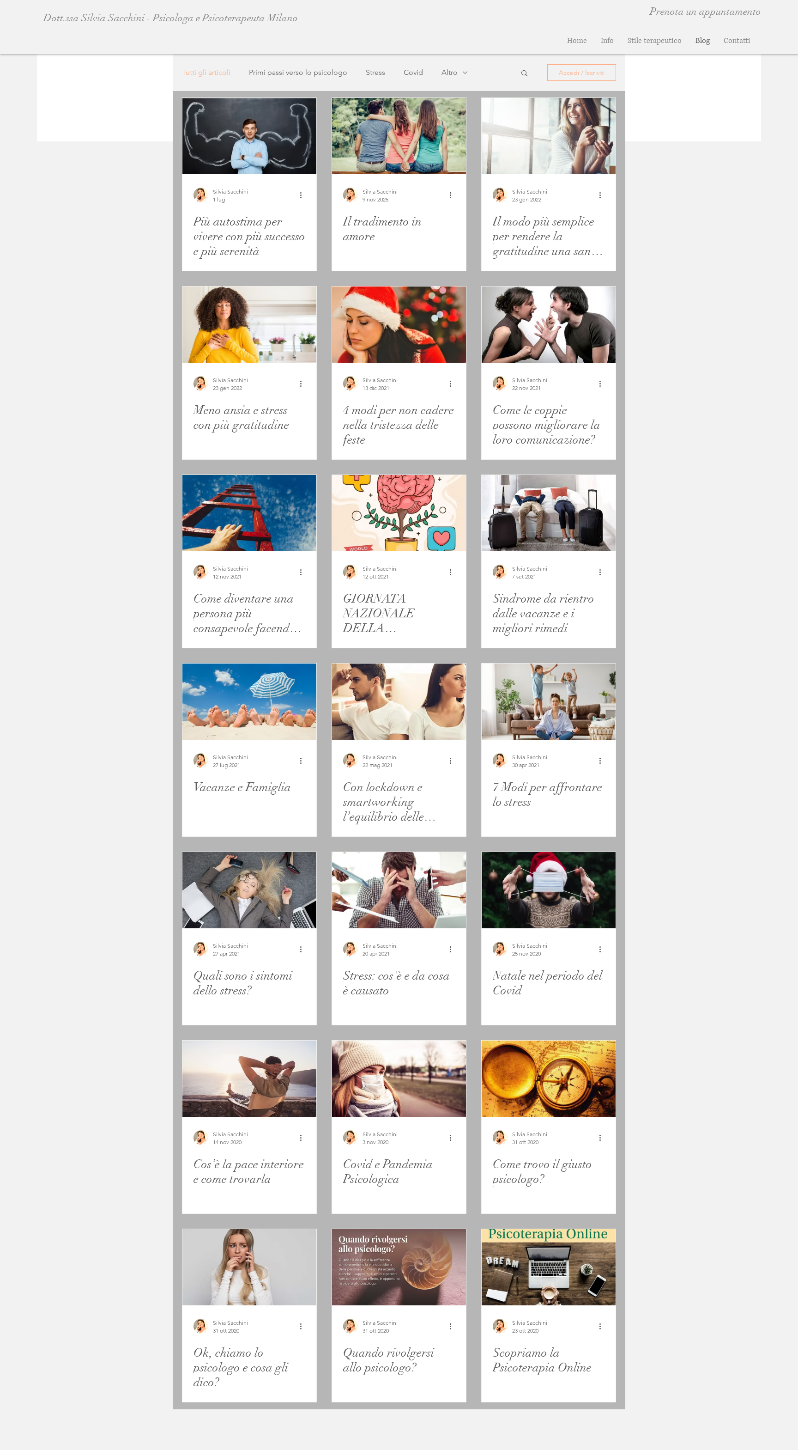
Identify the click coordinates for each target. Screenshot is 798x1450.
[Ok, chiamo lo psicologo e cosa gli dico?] (249, 1267)
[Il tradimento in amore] (399, 136)
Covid (413, 72)
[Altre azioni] (303, 195)
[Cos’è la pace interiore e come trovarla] (249, 1079)
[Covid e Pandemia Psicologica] (399, 1079)
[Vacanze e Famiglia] (249, 702)
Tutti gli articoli (206, 72)
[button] (524, 74)
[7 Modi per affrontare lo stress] (549, 702)
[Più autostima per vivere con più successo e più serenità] (249, 136)
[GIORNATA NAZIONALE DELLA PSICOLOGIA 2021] (399, 513)
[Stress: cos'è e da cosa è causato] (399, 890)
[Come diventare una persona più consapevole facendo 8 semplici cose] (249, 513)
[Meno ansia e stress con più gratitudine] (249, 324)
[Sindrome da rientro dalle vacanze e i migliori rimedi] (549, 513)
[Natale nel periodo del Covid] (549, 890)
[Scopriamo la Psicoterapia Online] (549, 1267)
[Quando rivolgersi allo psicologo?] (399, 1267)
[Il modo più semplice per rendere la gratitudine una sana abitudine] (549, 136)
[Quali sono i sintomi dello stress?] (249, 890)
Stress (375, 72)
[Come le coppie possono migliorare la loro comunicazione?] (549, 324)
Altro (449, 72)
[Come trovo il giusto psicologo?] (549, 1079)
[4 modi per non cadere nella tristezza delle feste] (399, 324)
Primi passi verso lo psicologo (298, 72)
